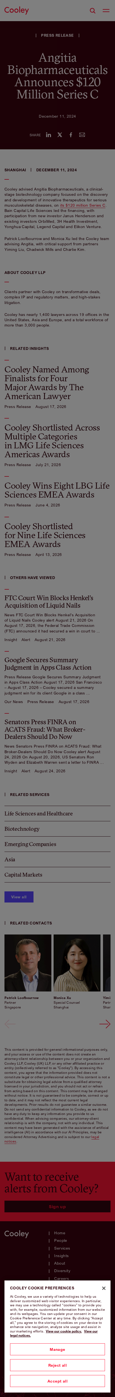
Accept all (57, 1381)
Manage (57, 1349)
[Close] (104, 1288)
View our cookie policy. (64, 1331)
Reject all (57, 1365)
